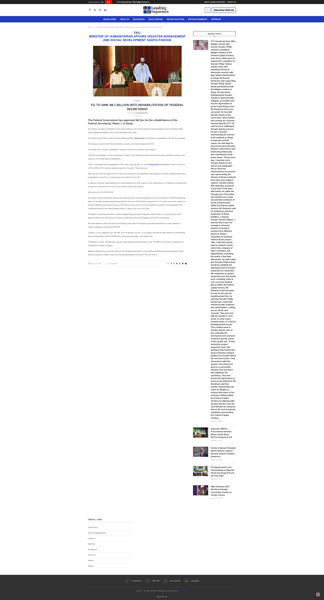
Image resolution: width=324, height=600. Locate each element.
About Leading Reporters (214, 2)
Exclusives (155, 19)
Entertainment (197, 19)
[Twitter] (95, 10)
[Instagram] (100, 10)
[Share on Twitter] (174, 263)
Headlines (109, 19)
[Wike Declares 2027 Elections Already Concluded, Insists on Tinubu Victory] (200, 490)
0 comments (113, 264)
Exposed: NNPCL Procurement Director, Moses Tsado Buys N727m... (142, 2)
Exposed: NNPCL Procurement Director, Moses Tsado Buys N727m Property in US (221, 433)
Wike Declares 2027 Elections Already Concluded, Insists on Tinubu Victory (221, 491)
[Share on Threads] (180, 263)
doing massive (154, 164)
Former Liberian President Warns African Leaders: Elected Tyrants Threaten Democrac (223, 452)
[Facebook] (90, 10)
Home (90, 27)
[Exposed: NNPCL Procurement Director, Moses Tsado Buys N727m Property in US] (200, 432)
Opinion (216, 19)
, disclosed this (139, 138)
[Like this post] (168, 264)
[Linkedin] (105, 10)
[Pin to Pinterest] (177, 264)
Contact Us (231, 2)
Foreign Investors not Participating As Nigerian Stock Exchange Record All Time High (223, 471)
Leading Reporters (141, 113)
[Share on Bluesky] (183, 263)
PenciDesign (182, 591)
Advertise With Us (224, 10)
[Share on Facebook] (171, 264)
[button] (113, 2)
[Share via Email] (186, 264)
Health (124, 19)
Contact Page (92, 527)
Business (139, 19)
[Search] (207, 10)
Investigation (175, 19)
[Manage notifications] (318, 594)
